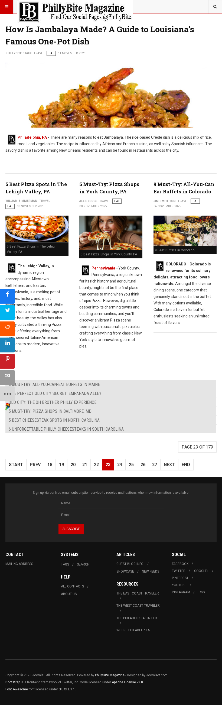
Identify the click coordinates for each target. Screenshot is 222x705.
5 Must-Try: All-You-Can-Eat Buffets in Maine (54, 384)
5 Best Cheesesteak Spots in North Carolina (54, 420)
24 (119, 464)
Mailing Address (19, 564)
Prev (35, 464)
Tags (65, 564)
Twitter (178, 571)
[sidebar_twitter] (7, 312)
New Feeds (150, 571)
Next (169, 464)
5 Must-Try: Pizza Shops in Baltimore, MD (50, 411)
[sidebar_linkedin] (7, 344)
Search (83, 564)
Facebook (180, 564)
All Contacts (72, 586)
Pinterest (180, 578)
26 (143, 464)
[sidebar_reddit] (7, 328)
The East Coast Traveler (137, 593)
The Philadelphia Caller (136, 618)
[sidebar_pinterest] (7, 361)
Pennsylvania (103, 268)
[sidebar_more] (7, 393)
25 (131, 464)
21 (84, 464)
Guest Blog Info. (130, 564)
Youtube (179, 585)
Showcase (125, 571)
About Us (69, 594)
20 (73, 464)
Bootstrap (12, 682)
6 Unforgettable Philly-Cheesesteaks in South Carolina (66, 429)
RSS (202, 592)
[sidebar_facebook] (7, 296)
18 (49, 464)
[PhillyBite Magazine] (75, 7)
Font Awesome (16, 689)
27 (154, 464)
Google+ (201, 571)
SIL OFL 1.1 (67, 689)
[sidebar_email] (7, 377)
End (186, 464)
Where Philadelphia (133, 630)
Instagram (181, 592)
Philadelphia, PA (32, 137)
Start (16, 464)
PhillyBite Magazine (110, 675)
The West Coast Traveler (138, 605)
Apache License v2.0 (127, 682)
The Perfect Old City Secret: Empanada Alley (55, 393)
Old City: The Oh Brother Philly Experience (52, 402)
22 (96, 464)
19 (61, 464)
